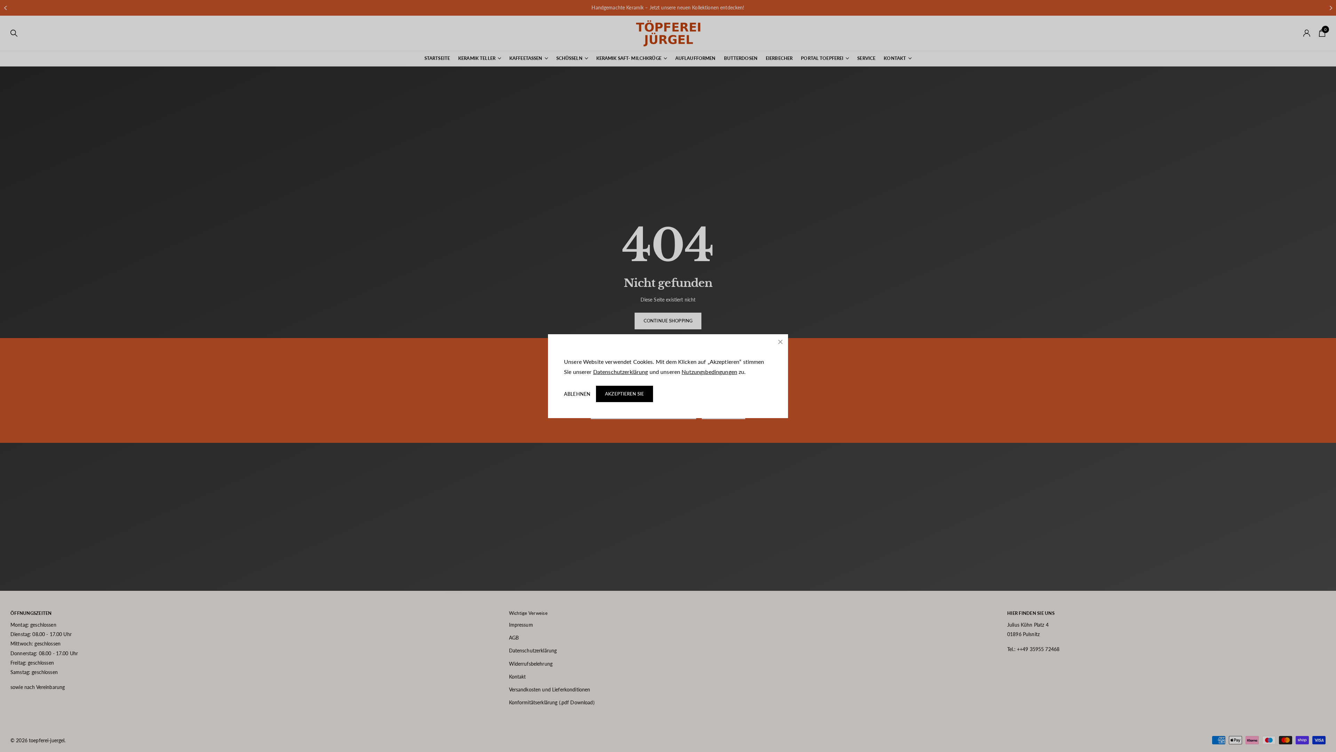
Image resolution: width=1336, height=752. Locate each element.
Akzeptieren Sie (624, 394)
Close (780, 342)
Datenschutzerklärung (620, 371)
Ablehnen (577, 394)
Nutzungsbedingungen (709, 371)
